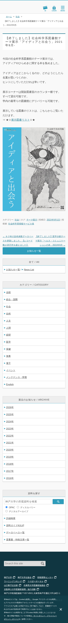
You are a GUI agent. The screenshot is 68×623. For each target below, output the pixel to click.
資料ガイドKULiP (15, 525)
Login (54, 8)
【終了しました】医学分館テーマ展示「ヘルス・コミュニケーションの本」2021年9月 (50, 240)
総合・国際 (12, 299)
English (10, 384)
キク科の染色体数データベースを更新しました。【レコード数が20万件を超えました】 (18, 240)
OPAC (12, 507)
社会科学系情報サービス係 (21, 223)
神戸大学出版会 (25, 577)
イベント (10, 370)
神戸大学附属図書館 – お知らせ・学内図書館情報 (17, 5)
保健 (8, 349)
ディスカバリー (27, 507)
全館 (8, 292)
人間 (8, 328)
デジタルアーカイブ (18, 511)
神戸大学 (8, 577)
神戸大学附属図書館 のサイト (14, 9)
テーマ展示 (31, 220)
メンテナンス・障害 (16, 377)
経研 (8, 334)
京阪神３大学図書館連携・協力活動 (20, 589)
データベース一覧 (15, 532)
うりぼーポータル (35, 581)
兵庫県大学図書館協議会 (34, 585)
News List (29, 269)
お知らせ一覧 (34, 251)
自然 (8, 313)
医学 (8, 342)
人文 (8, 320)
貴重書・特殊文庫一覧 (17, 539)
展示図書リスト (20, 119)
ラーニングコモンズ (13, 581)
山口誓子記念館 (11, 585)
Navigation (62, 8)
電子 (8, 363)
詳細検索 (10, 518)
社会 (17, 220)
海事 (8, 356)
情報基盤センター (45, 577)
